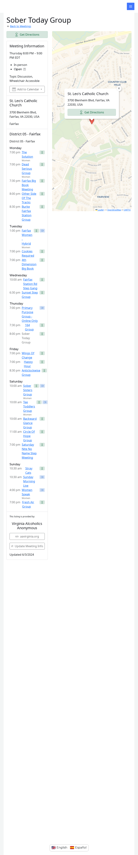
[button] (91, 121)
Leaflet (100, 209)
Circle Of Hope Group (29, 436)
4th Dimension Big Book (29, 264)
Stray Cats (28, 470)
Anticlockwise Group (31, 372)
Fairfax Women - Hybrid (27, 237)
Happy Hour (28, 364)
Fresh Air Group (28, 504)
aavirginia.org (29, 536)
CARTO (127, 209)
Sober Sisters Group (27, 390)
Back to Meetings (20, 26)
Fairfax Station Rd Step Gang (30, 284)
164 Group (29, 327)
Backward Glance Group (30, 423)
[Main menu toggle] (130, 6)
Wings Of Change (28, 355)
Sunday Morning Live (29, 481)
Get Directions (29, 35)
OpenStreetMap (114, 209)
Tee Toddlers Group (29, 406)
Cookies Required (28, 253)
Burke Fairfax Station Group (26, 213)
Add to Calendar (28, 89)
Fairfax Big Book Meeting (29, 185)
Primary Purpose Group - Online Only (30, 314)
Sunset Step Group (30, 295)
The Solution (27, 154)
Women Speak (27, 492)
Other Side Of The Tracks (29, 198)
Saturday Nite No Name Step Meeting (29, 451)
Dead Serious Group (27, 168)
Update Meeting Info (29, 546)
